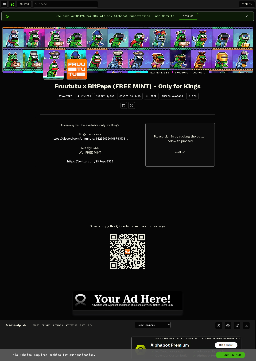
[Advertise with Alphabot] (128, 300)
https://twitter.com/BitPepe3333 (90, 161)
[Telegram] (237, 325)
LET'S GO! (188, 16)
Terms (36, 325)
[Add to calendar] (124, 105)
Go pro (24, 4)
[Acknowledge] (246, 16)
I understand (230, 355)
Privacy (46, 325)
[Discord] (228, 325)
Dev (90, 325)
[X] (131, 105)
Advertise (71, 325)
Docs (82, 325)
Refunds (58, 325)
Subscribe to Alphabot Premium (204, 338)
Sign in (247, 4)
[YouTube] (246, 325)
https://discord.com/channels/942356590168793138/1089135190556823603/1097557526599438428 (90, 138)
